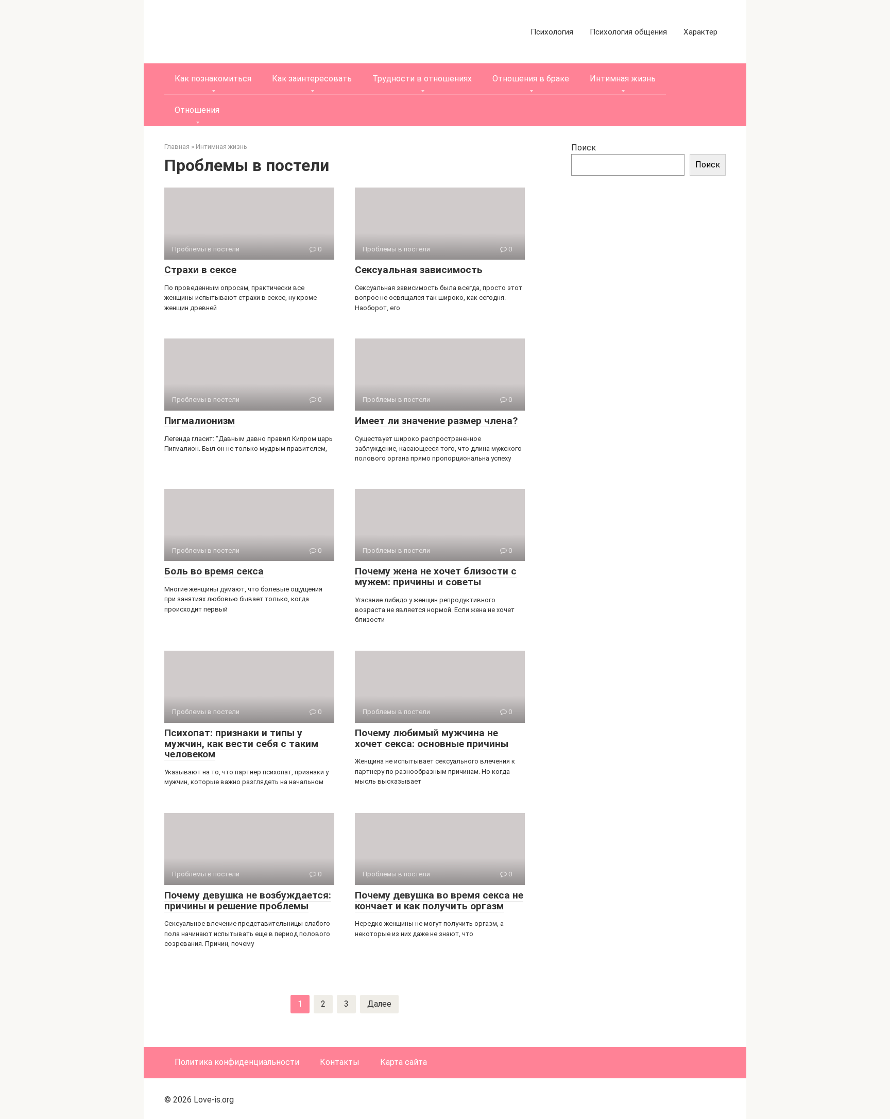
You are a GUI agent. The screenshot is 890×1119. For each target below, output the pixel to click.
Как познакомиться (213, 78)
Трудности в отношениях (422, 78)
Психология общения (628, 32)
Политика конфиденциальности (237, 1062)
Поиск (583, 147)
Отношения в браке (530, 78)
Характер (700, 32)
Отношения (197, 110)
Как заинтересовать (312, 78)
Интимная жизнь (623, 78)
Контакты (340, 1062)
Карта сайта (403, 1062)
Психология (551, 32)
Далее (379, 1004)
